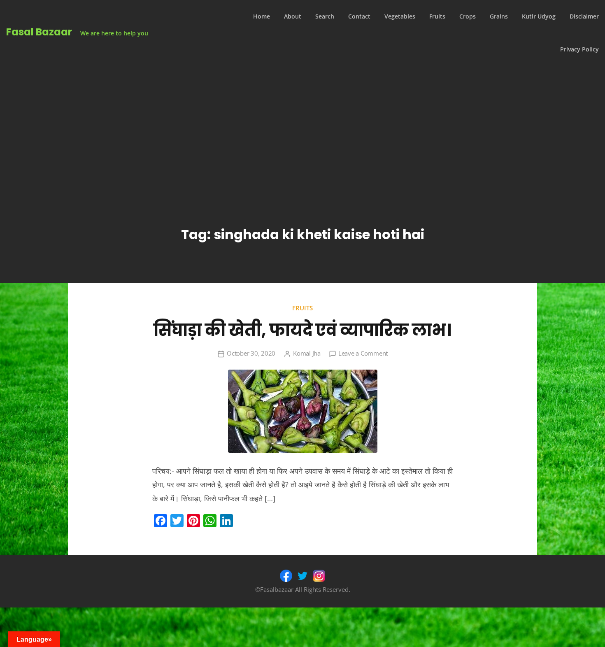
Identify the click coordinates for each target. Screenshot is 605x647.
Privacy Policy (579, 49)
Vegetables (399, 16)
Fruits (437, 16)
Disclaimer (584, 16)
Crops (467, 16)
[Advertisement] (302, 127)
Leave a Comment (363, 353)
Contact (359, 16)
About (292, 16)
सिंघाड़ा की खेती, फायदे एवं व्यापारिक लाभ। (302, 330)
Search (324, 16)
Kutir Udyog (539, 16)
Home (261, 16)
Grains (499, 16)
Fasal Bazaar (39, 32)
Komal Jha (307, 353)
